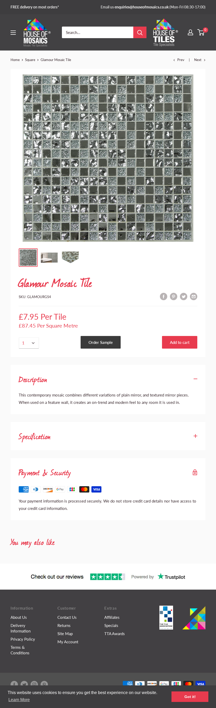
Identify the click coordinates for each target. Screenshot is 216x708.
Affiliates (112, 617)
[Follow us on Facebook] (14, 684)
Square (30, 60)
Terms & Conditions (20, 650)
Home (15, 60)
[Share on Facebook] (163, 296)
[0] (201, 32)
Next (198, 60)
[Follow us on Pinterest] (44, 684)
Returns (64, 625)
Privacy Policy (23, 639)
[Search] (139, 32)
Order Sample (101, 342)
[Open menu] (13, 33)
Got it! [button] (190, 697)
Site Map (65, 633)
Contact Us (67, 617)
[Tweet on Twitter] (183, 296)
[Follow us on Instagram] (34, 684)
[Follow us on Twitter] (24, 684)
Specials (111, 625)
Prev (180, 60)
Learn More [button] (19, 699)
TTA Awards (114, 633)
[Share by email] (193, 296)
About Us (19, 617)
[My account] (190, 32)
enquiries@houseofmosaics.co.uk (142, 7)
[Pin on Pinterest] (173, 296)
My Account (67, 641)
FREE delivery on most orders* (35, 7)
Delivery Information (21, 628)
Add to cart (179, 342)
